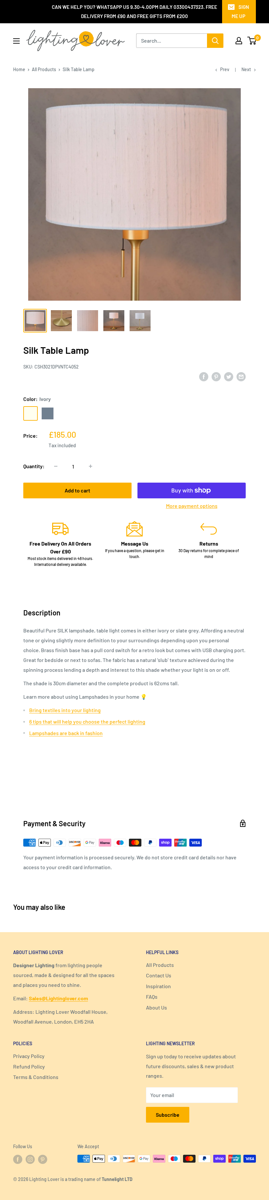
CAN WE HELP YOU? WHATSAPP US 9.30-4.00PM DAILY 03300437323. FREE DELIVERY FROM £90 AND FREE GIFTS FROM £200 (134, 11)
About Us (156, 1007)
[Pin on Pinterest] (216, 376)
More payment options (191, 506)
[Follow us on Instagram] (30, 1159)
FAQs (151, 996)
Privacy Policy (29, 1056)
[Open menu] (16, 41)
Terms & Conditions (35, 1077)
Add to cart (77, 490)
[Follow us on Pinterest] (42, 1159)
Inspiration (158, 986)
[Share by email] (241, 376)
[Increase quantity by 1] (90, 466)
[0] (252, 41)
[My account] (239, 40)
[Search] (215, 40)
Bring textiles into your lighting (65, 710)
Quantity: (34, 466)
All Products (44, 69)
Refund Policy (29, 1066)
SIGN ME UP (240, 11)
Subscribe (167, 1114)
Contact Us (158, 975)
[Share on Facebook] (203, 376)
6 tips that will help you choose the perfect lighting (87, 721)
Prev (224, 69)
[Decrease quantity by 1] (56, 466)
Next (246, 69)
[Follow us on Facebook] (17, 1159)
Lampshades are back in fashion (66, 733)
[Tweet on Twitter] (228, 376)
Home (19, 69)
